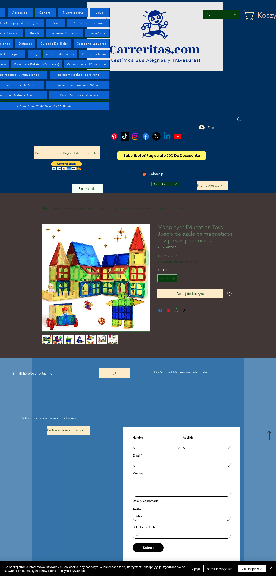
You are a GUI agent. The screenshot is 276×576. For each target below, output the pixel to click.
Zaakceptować (252, 569)
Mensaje (138, 473)
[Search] (239, 119)
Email (137, 455)
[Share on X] (184, 310)
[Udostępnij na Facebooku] (160, 310)
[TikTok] (125, 136)
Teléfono (138, 509)
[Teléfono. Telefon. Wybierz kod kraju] (139, 516)
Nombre (139, 437)
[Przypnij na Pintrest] (168, 310)
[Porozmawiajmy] (114, 373)
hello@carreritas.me (37, 373)
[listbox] (165, 184)
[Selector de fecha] (137, 534)
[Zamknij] (270, 569)
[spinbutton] (167, 278)
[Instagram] (135, 136)
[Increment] (174, 278)
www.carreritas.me (62, 418)
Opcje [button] (196, 569)
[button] (66, 166)
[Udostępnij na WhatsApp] (176, 310)
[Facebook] (146, 136)
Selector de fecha (145, 527)
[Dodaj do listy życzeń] (229, 293)
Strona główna (53, 208)
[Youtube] (177, 136)
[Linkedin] (167, 136)
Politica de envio (185, 262)
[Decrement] (160, 278)
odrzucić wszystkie (219, 569)
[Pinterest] (114, 136)
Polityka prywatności (72, 570)
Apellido (189, 437)
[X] (156, 136)
